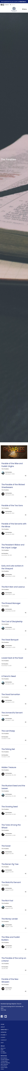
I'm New (3, 1051)
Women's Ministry (5, 1063)
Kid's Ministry (4, 1058)
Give (2, 1043)
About (3, 1027)
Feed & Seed (4, 1067)
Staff (2, 1050)
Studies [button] (3, 1035)
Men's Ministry (4, 1064)
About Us (3, 1048)
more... (2, 1069)
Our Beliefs (3, 1053)
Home (2, 1024)
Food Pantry (4, 1066)
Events (3, 1037)
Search (7, 4)
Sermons (3, 1032)
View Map (3, 1010)
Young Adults (4, 1061)
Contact (4, 1040)
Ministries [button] (4, 1029)
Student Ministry (5, 1059)
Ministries (4, 1056)
